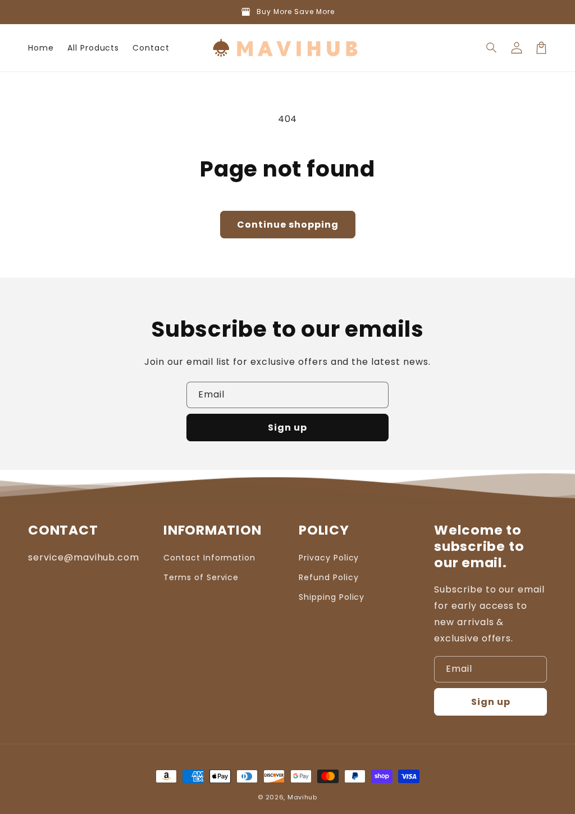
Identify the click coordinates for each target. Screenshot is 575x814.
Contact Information (209, 557)
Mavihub (302, 797)
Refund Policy (328, 577)
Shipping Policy (331, 597)
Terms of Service (201, 577)
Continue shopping (288, 224)
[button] (492, 47)
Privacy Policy (329, 557)
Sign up (287, 427)
